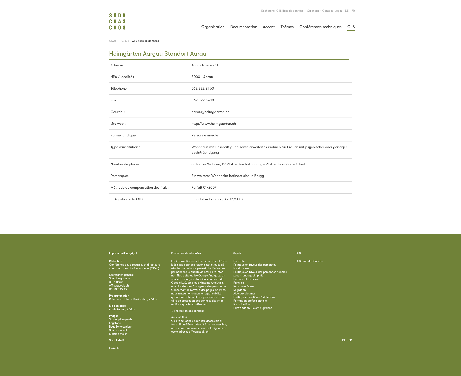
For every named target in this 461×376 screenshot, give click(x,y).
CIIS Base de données (289, 10)
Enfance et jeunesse (246, 279)
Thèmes (287, 26)
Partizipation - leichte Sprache (252, 308)
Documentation (243, 26)
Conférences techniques (320, 26)
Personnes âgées (243, 286)
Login (338, 10)
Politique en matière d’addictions (254, 297)
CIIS (351, 26)
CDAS (113, 40)
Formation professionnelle (250, 300)
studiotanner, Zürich (122, 309)
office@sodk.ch (119, 285)
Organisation (213, 26)
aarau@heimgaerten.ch (210, 112)
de (347, 10)
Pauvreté (239, 261)
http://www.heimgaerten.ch (213, 123)
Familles (238, 282)
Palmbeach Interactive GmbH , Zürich (133, 299)
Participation (241, 304)
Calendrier (314, 10)
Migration (239, 290)
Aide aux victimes (244, 293)
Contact (327, 10)
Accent (269, 26)
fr (353, 10)
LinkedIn (114, 348)
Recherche (268, 10)
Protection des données (189, 310)
